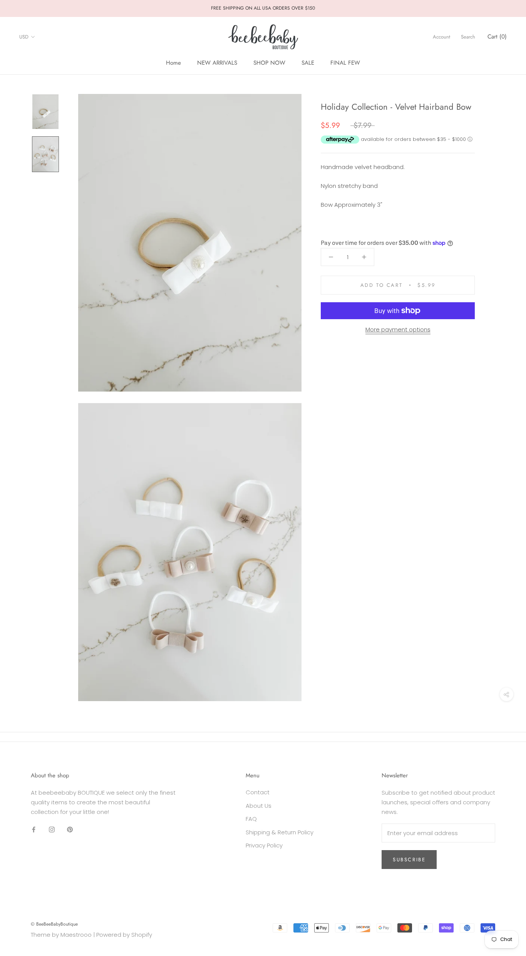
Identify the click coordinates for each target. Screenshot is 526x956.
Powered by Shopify (124, 935)
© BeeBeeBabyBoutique (54, 924)
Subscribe (409, 859)
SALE (308, 63)
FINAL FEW (345, 63)
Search (468, 36)
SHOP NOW (269, 63)
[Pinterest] (70, 829)
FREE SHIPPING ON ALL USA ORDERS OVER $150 (263, 8)
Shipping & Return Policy (279, 832)
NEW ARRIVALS (217, 63)
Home (173, 63)
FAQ (251, 819)
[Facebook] (34, 829)
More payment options (398, 329)
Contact (258, 792)
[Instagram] (52, 829)
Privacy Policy (264, 845)
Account (441, 36)
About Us (258, 806)
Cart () (497, 36)
